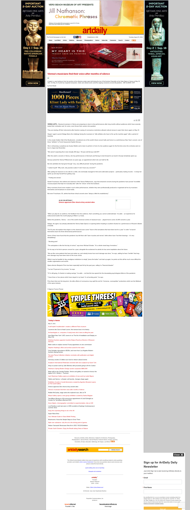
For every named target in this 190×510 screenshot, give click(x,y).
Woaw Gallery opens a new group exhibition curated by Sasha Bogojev (70, 395)
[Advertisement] (119, 333)
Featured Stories (102, 439)
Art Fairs (115, 439)
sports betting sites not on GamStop (94, 468)
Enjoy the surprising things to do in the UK (61, 410)
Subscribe (104, 40)
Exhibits (82, 438)
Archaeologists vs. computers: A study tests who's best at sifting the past (70, 332)
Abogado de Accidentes (94, 471)
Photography (111, 438)
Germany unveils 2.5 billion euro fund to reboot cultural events (67, 359)
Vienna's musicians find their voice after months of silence (66, 389)
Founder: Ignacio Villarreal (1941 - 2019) (94, 481)
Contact (127, 40)
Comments (113, 40)
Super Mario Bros (53, 413)
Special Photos (85, 439)
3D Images (101, 441)
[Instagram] (80, 38)
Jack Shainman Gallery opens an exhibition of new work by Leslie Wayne (71, 376)
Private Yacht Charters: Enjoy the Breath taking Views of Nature (68, 428)
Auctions (110, 439)
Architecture (104, 438)
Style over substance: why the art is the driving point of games (67, 422)
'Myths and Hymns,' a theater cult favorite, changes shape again (68, 379)
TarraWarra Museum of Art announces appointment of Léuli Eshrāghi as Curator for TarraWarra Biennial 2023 (70, 399)
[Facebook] (74, 38)
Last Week (58, 40)
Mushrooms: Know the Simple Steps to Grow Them (64, 419)
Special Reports (93, 439)
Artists (65, 40)
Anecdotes (77, 441)
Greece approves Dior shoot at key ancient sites (77, 202)
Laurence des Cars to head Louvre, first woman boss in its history (68, 329)
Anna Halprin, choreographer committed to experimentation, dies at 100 (70, 403)
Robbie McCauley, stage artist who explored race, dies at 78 (67, 392)
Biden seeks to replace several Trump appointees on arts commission (70, 344)
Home (50, 40)
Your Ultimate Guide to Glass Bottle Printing (61, 416)
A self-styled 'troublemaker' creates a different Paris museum (67, 326)
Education (88, 441)
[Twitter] (77, 38)
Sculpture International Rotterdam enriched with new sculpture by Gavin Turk (72, 362)
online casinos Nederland (86, 462)
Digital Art (98, 438)
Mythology (94, 441)
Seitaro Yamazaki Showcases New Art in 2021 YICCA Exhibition (68, 425)
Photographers (89, 40)
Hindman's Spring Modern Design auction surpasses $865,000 (67, 368)
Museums (79, 40)
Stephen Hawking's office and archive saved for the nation (66, 347)
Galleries (71, 40)
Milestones (92, 438)
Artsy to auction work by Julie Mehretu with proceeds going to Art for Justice (71, 365)
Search (120, 40)
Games (97, 40)
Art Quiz (83, 441)
